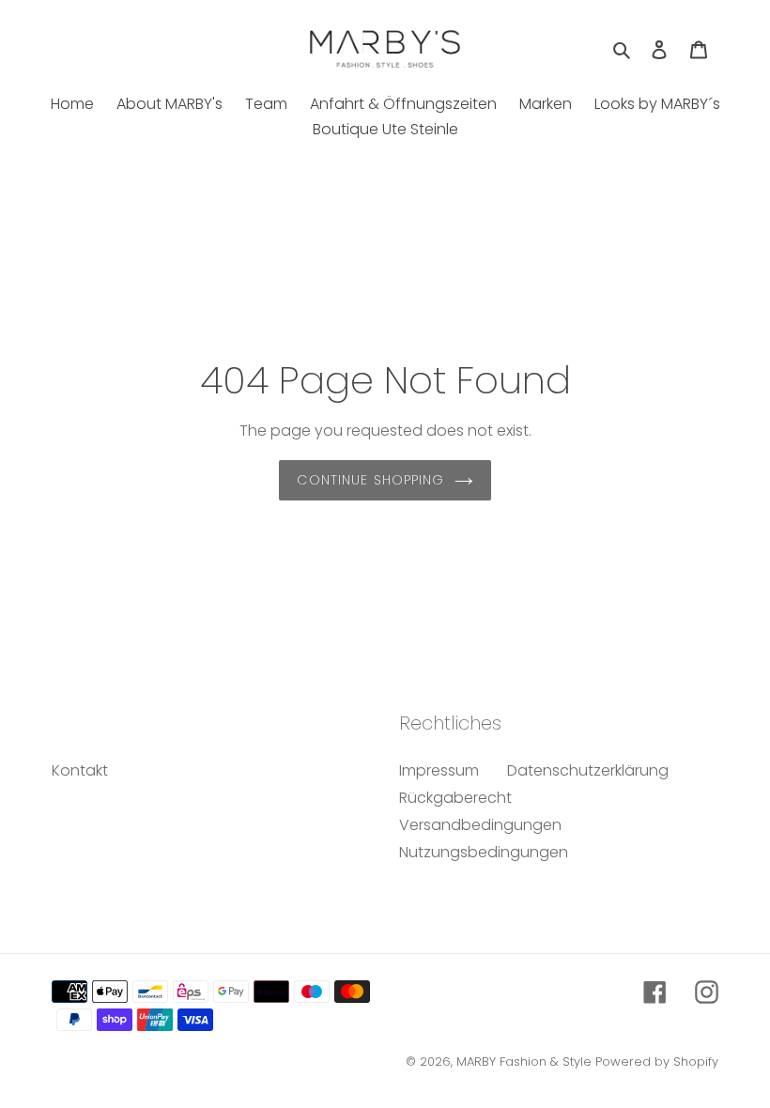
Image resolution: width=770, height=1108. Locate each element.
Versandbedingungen (480, 825)
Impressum (439, 770)
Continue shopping (370, 479)
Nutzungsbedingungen (483, 852)
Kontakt (80, 770)
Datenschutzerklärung (588, 770)
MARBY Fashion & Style (524, 1061)
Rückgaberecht (455, 797)
